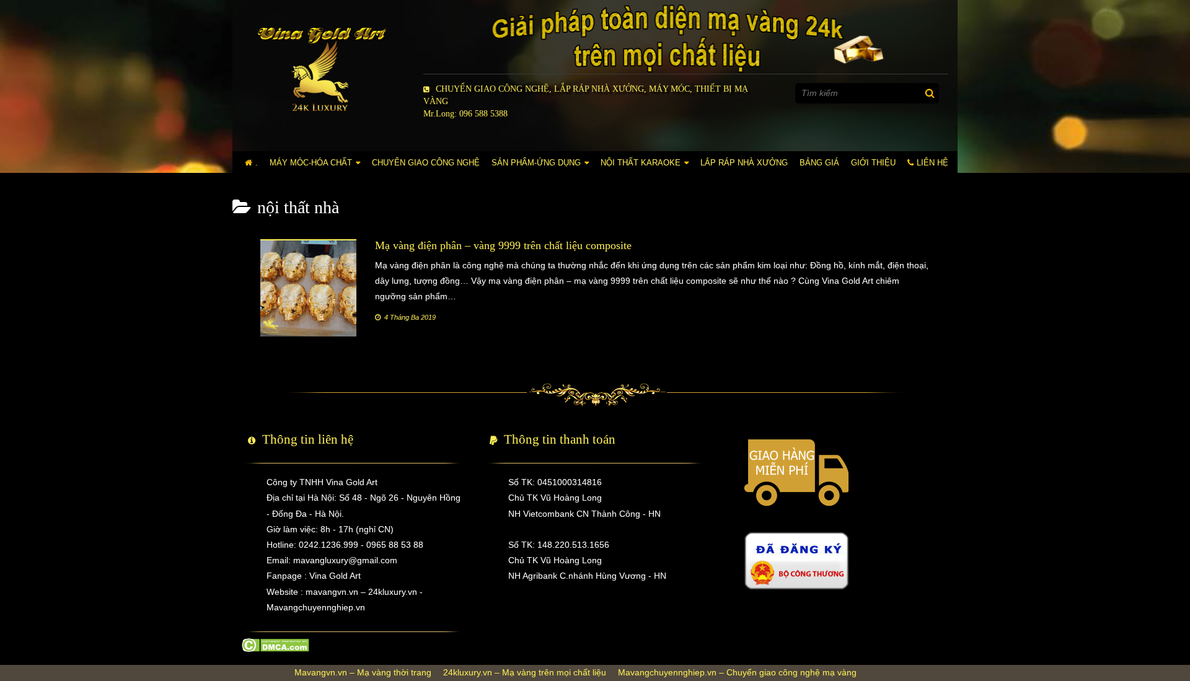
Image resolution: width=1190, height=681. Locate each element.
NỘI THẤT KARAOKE (641, 162)
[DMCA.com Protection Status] (275, 644)
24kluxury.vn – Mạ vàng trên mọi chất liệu (524, 672)
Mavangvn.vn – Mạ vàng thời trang (362, 672)
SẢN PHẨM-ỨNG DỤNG (536, 162)
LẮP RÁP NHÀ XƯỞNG (744, 162)
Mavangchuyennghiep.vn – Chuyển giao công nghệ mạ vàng (737, 672)
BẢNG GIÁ (819, 162)
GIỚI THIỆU (873, 162)
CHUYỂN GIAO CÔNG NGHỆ (426, 162)
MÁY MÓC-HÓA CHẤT (311, 162)
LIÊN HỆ (932, 162)
